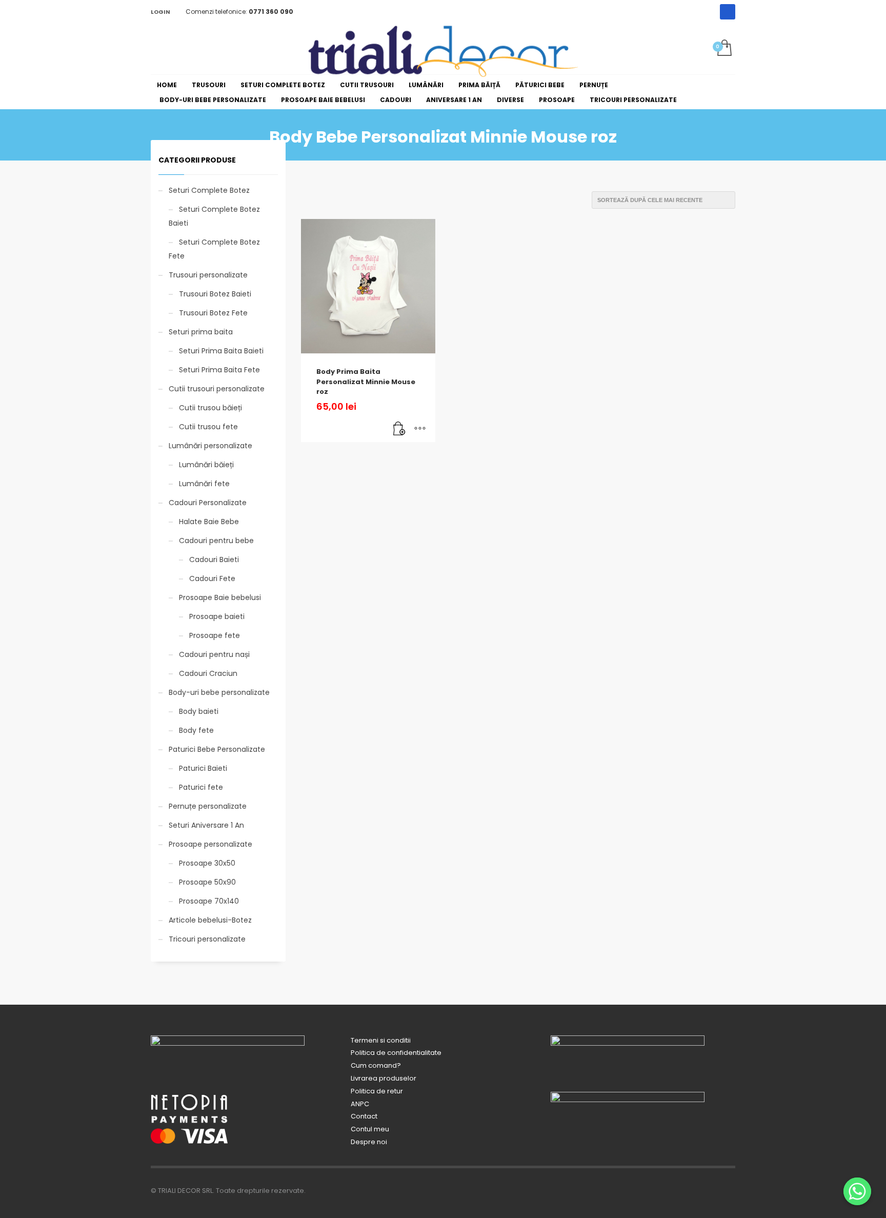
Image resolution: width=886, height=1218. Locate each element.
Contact (364, 1116)
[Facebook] (727, 11)
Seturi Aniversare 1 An (206, 825)
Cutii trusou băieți (210, 408)
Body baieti (198, 711)
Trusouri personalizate (208, 275)
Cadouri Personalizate (208, 502)
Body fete (196, 730)
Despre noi (369, 1142)
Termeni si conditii (381, 1040)
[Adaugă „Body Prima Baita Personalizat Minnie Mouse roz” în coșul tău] (399, 429)
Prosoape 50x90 (207, 882)
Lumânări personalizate (210, 446)
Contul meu (370, 1129)
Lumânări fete (204, 483)
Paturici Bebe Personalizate (217, 749)
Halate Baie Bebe (209, 521)
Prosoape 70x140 (209, 901)
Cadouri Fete (212, 578)
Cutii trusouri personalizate (217, 389)
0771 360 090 (271, 11)
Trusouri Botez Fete (213, 313)
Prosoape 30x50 (207, 863)
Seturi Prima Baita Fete (219, 370)
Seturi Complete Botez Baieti (214, 216)
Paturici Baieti (203, 768)
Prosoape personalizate (210, 844)
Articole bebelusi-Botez (210, 920)
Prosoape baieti (217, 616)
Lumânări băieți (206, 465)
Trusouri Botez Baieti (215, 294)
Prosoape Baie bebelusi (220, 597)
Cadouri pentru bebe (216, 540)
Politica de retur (377, 1091)
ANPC (360, 1104)
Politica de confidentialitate (396, 1052)
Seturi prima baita (201, 332)
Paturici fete (201, 787)
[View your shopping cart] (723, 48)
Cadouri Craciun (208, 673)
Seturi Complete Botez (209, 190)
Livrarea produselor (383, 1078)
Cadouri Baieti (214, 559)
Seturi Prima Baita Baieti (221, 351)
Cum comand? (376, 1065)
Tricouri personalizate (207, 939)
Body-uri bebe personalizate (219, 692)
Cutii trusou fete (208, 427)
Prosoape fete (214, 635)
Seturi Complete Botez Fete (214, 249)
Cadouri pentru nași (214, 654)
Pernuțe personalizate (208, 806)
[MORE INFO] (420, 429)
